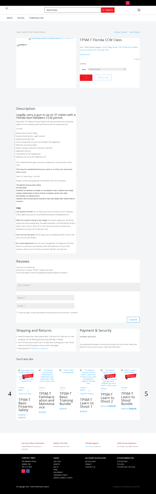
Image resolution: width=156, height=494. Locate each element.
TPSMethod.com (36, 18)
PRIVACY (88, 464)
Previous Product (120, 32)
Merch (9, 18)
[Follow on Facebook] (28, 471)
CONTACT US (90, 467)
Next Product (135, 32)
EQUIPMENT (58, 472)
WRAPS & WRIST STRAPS (62, 478)
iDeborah (136, 487)
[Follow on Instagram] (128, 3)
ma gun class (92, 50)
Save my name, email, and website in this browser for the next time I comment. (48, 313)
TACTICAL (57, 461)
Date (84, 69)
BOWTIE (56, 464)
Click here (88, 446)
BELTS (55, 467)
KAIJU (55, 469)
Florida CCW (116, 47)
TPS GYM (120, 464)
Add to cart (103, 77)
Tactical (20, 18)
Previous (12, 394)
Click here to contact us (39, 348)
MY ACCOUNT (90, 461)
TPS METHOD (122, 461)
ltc (85, 50)
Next (144, 394)
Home (18, 32)
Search (109, 10)
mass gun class (103, 50)
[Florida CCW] (52, 61)
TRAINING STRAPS (60, 475)
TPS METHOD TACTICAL (126, 467)
